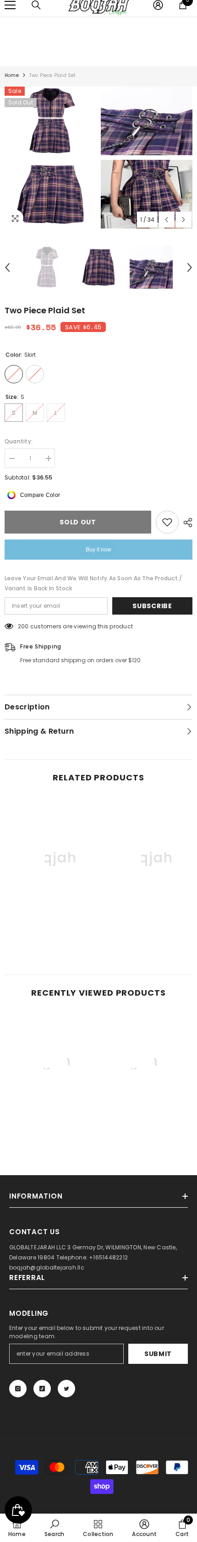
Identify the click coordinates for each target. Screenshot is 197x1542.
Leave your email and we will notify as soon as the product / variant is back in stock (93, 583)
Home (12, 75)
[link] (50, 928)
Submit (158, 1353)
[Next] (183, 220)
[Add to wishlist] (167, 522)
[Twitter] (66, 1388)
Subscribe (152, 605)
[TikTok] (42, 1388)
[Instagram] (18, 1388)
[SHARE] (185, 523)
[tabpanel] (50, 158)
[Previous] (167, 220)
